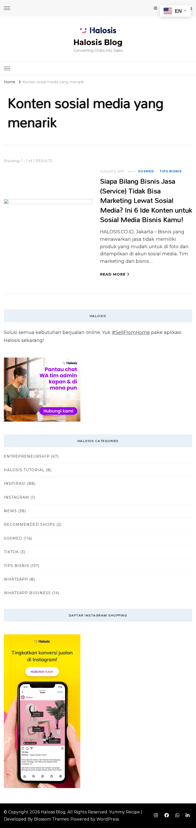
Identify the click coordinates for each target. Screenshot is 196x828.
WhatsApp (16, 579)
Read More (113, 274)
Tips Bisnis (171, 171)
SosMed (146, 171)
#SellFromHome (131, 332)
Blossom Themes (51, 819)
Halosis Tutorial (24, 470)
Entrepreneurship (27, 456)
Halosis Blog (98, 42)
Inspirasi (15, 483)
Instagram (16, 497)
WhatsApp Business (27, 593)
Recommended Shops (29, 524)
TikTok (11, 552)
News (10, 511)
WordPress (107, 819)
